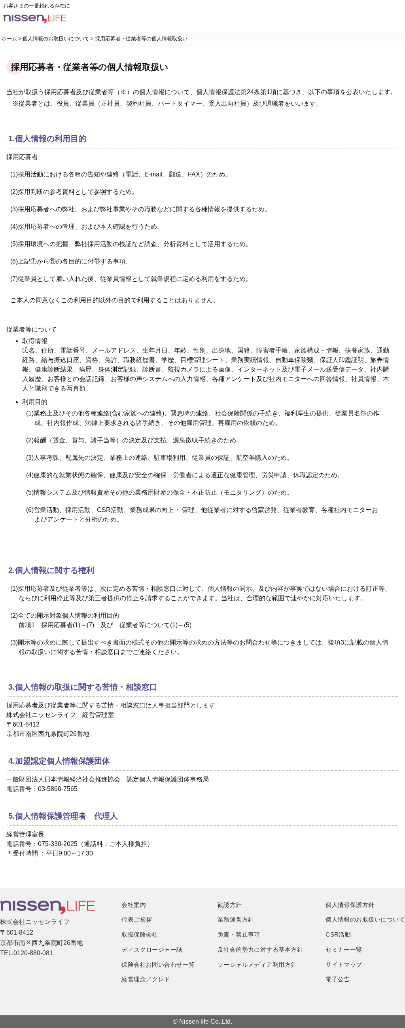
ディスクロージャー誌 (152, 949)
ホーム (9, 39)
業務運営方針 (236, 919)
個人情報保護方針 (350, 904)
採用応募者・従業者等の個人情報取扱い (141, 39)
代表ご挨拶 (136, 919)
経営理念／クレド (145, 979)
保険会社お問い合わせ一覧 (158, 964)
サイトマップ (344, 964)
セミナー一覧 (344, 949)
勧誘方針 (230, 904)
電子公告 (338, 979)
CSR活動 (338, 934)
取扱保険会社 (139, 934)
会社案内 (133, 904)
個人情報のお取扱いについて (56, 39)
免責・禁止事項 (239, 934)
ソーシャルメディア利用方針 (257, 964)
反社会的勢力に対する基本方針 (260, 949)
